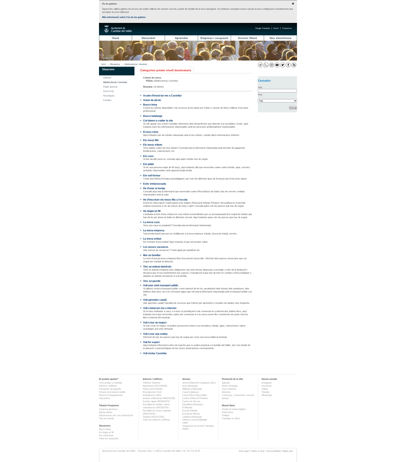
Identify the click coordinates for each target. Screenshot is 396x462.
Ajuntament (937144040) (155, 386)
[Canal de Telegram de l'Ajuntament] (260, 65)
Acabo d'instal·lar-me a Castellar (162, 95)
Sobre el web (257, 451)
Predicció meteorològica (234, 409)
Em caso (148, 156)
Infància (107, 77)
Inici (275, 28)
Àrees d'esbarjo (230, 386)
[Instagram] (271, 65)
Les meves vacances (155, 247)
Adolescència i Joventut (136, 64)
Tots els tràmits (106, 418)
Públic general (110, 87)
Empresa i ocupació (214, 38)
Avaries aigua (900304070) (156, 401)
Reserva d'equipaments (111, 395)
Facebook (267, 386)
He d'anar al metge (154, 188)
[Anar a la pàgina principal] (118, 29)
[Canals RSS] (293, 65)
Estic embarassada (154, 183)
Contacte (286, 28)
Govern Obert (247, 38)
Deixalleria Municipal (192, 404)
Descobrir (148, 38)
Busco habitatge (152, 116)
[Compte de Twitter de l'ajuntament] (282, 65)
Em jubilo (148, 164)
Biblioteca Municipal (192, 389)
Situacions (115, 64)
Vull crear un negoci (154, 322)
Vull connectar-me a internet (159, 308)
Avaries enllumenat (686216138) (159, 398)
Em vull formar (151, 175)
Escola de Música (191, 413)
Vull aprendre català (155, 299)
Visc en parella (151, 281)
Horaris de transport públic (112, 392)
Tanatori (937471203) (153, 417)
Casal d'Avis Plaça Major (194, 395)
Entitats (225, 415)
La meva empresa (153, 230)
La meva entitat (152, 238)
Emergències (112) (152, 392)
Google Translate (262, 28)
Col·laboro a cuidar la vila (158, 120)
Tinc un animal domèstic (157, 266)
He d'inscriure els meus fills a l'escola (165, 199)
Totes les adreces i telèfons (156, 419)
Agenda (226, 382)
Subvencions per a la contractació (116, 415)
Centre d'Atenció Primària (195, 398)
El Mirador (187, 407)
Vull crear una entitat (155, 334)
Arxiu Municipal (189, 386)
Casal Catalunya (190, 392)
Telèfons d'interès (151, 382)
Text (260, 87)
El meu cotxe (150, 132)
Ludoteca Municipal (192, 417)
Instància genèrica (108, 409)
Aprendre (181, 38)
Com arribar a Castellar (110, 382)
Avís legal (244, 451)
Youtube (266, 392)
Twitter (265, 389)
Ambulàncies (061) (152, 395)
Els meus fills (151, 140)
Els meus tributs (152, 144)
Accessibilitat (273, 451)
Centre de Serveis (191, 401)
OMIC (185, 423)
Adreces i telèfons (108, 386)
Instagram (267, 382)
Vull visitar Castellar (155, 353)
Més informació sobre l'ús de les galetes (124, 17)
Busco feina (150, 104)
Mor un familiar (152, 255)
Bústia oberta (105, 412)
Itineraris (226, 392)
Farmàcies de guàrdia (110, 389)
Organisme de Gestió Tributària (198, 426)
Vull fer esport (151, 342)
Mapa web (288, 451)
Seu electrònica (280, 38)
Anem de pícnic (152, 100)
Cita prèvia (104, 398)
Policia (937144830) (153, 389)
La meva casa (151, 222)
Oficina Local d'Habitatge (194, 419)
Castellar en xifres (231, 418)
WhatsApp (267, 395)
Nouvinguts (108, 95)
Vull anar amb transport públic (160, 285)
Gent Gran (108, 91)
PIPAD (185, 429)
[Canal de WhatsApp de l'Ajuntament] (266, 65)
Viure (115, 38)
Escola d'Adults (190, 410)
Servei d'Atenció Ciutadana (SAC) (199, 382)
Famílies (107, 100)
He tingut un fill (151, 211)
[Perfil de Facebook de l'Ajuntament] (288, 65)
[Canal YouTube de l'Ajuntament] (277, 65)
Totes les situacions (109, 438)
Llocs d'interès (229, 389)
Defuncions (227, 412)
